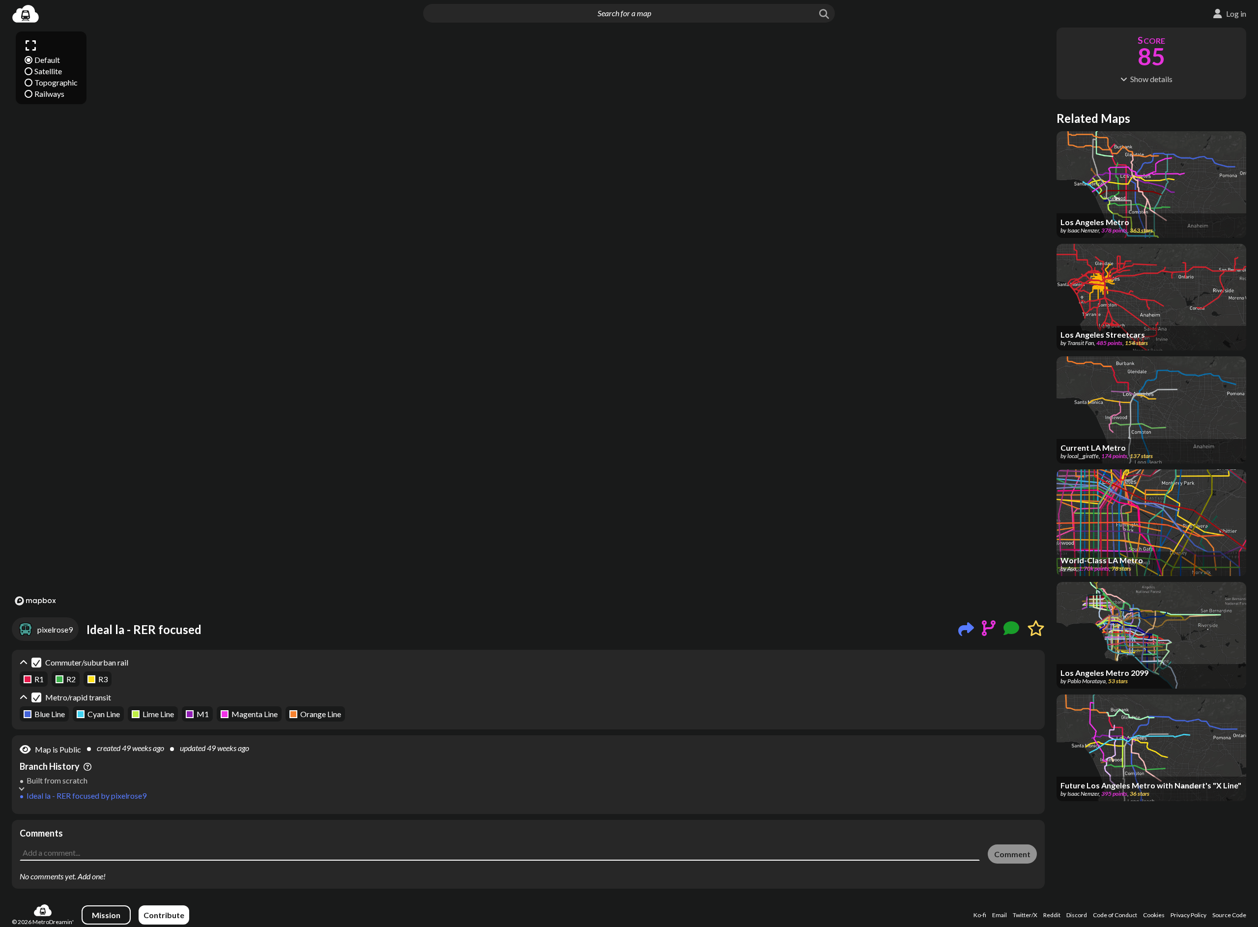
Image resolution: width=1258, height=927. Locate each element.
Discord (1076, 915)
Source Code (1229, 915)
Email (999, 915)
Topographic (56, 82)
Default (47, 59)
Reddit (1051, 915)
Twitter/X (1025, 915)
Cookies (1154, 915)
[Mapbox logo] (35, 601)
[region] (528, 318)
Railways (49, 93)
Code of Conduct (1115, 915)
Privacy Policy (1188, 915)
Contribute (163, 915)
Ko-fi (979, 915)
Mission (106, 915)
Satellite (48, 71)
